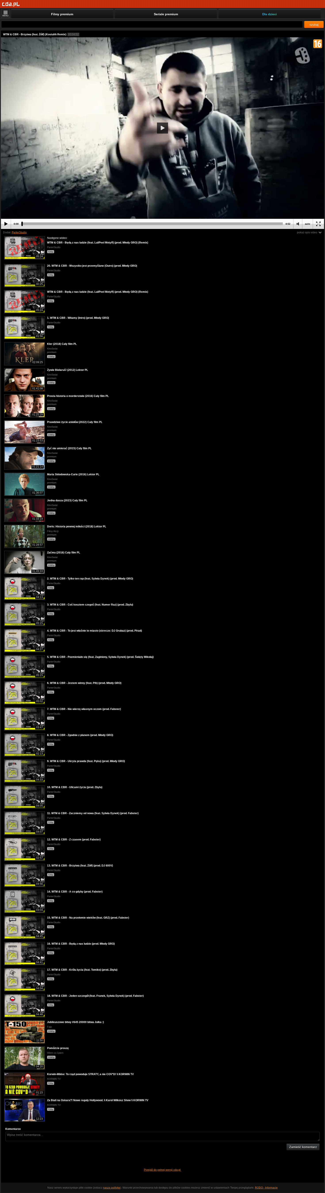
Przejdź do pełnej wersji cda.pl (162, 1169)
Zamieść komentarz (303, 1147)
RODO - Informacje (266, 1187)
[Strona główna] (11, 4)
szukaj (314, 24)
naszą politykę (111, 1187)
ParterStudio (19, 232)
